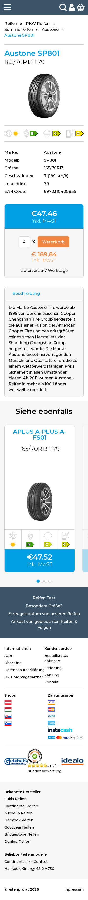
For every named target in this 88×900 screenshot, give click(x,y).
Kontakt (51, 682)
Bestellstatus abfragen (56, 658)
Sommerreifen (18, 29)
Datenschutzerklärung (24, 670)
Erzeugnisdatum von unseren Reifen (44, 613)
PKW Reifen (38, 23)
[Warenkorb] (81, 7)
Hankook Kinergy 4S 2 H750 (29, 868)
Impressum (74, 889)
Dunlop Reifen (17, 841)
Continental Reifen (21, 806)
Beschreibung (26, 293)
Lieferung (53, 668)
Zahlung (51, 675)
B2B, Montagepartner (23, 677)
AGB (8, 656)
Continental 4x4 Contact (26, 861)
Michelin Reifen (18, 813)
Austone (50, 29)
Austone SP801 (19, 35)
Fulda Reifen (15, 799)
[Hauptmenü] (7, 7)
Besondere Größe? (44, 606)
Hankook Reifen (18, 820)
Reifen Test (44, 598)
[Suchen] (63, 7)
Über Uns (12, 663)
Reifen (10, 23)
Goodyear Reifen (19, 827)
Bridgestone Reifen (21, 834)
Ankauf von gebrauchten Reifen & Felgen (44, 624)
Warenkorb (53, 242)
